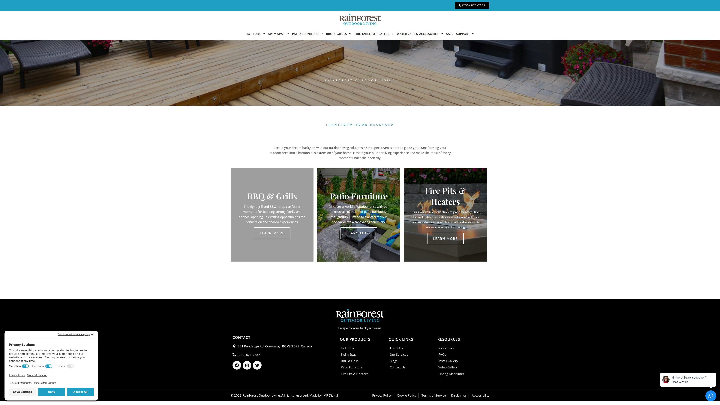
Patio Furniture (305, 34)
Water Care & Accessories (418, 34)
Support (463, 34)
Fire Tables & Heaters (372, 34)
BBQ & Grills (336, 34)
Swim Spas (276, 34)
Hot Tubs (253, 34)
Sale (449, 34)
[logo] (360, 19)
